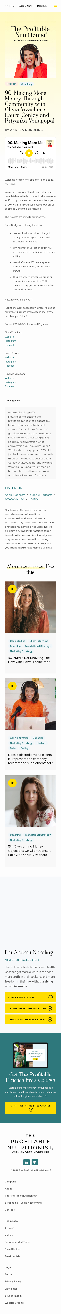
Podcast (11, 83)
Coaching (26, 84)
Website (9, 336)
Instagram (10, 340)
